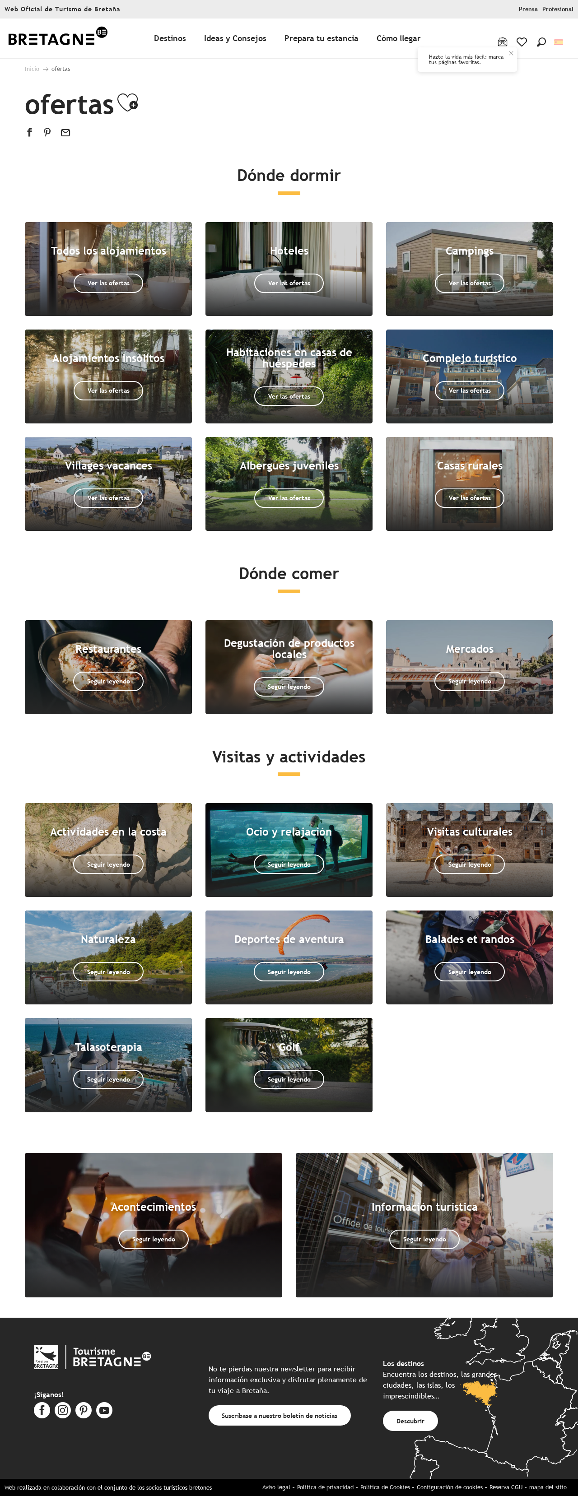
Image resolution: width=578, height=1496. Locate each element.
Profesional (557, 9)
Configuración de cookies (450, 1487)
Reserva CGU (505, 1487)
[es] (559, 42)
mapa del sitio (548, 1487)
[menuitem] (57, 38)
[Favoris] (523, 42)
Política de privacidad (325, 1487)
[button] (541, 42)
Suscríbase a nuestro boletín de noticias (279, 1415)
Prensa (528, 9)
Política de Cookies (385, 1487)
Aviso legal (276, 1487)
